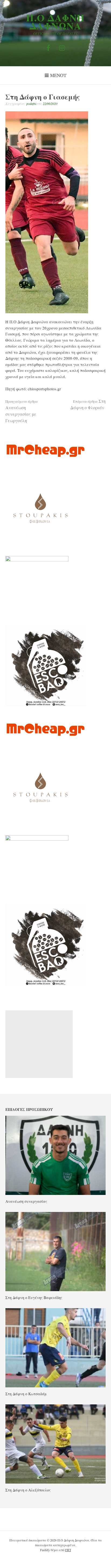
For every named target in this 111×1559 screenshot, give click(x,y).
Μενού (58, 75)
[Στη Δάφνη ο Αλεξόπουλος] (55, 1482)
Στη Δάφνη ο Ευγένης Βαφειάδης (33, 1297)
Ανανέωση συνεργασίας (26, 1201)
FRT (68, 1550)
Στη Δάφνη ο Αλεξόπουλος (28, 1490)
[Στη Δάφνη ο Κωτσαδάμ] (55, 1385)
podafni (31, 103)
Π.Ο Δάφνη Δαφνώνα (55, 22)
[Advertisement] (39, 1044)
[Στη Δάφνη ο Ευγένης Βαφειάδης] (55, 1289)
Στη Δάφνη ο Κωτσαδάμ (26, 1393)
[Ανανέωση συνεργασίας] (55, 1193)
